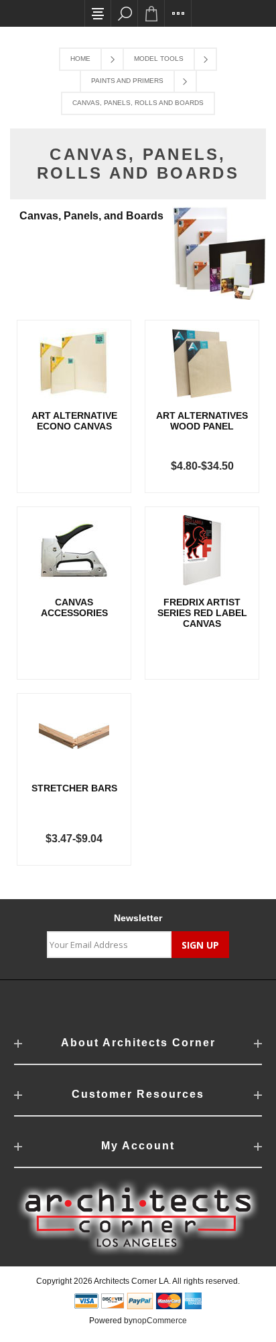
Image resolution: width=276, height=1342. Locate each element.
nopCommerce (160, 1320)
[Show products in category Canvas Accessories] (74, 550)
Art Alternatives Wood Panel (202, 421)
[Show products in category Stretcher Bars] (74, 736)
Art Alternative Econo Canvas (74, 421)
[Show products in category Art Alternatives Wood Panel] (202, 363)
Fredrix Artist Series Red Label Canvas (202, 613)
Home (80, 58)
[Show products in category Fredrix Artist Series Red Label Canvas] (202, 550)
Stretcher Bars (74, 788)
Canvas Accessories (74, 607)
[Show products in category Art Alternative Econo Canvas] (74, 363)
